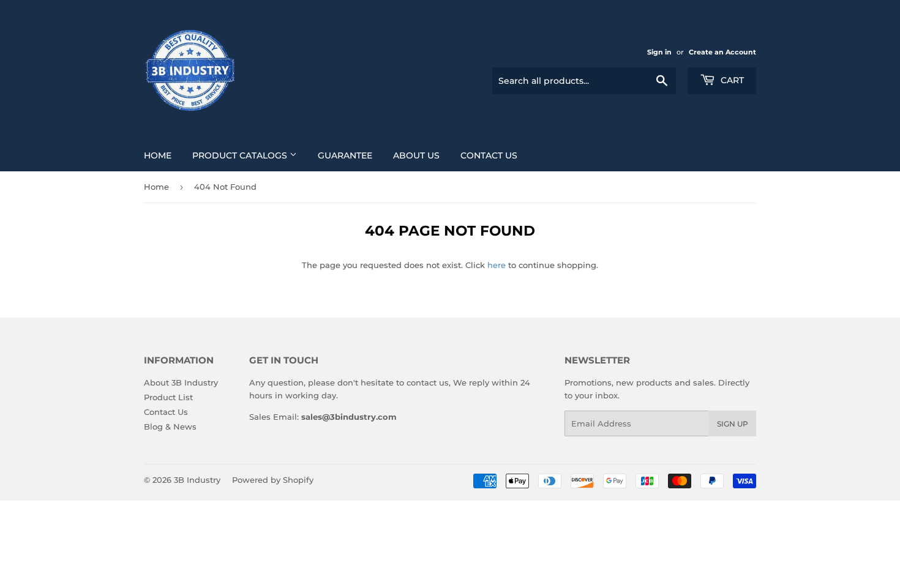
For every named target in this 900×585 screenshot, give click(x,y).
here (496, 265)
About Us (416, 155)
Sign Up (732, 423)
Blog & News (170, 426)
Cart (731, 80)
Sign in (659, 52)
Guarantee (345, 155)
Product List (168, 397)
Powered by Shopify (272, 480)
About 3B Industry (181, 382)
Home (157, 155)
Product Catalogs (241, 155)
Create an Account (722, 52)
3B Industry (197, 480)
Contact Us (488, 155)
